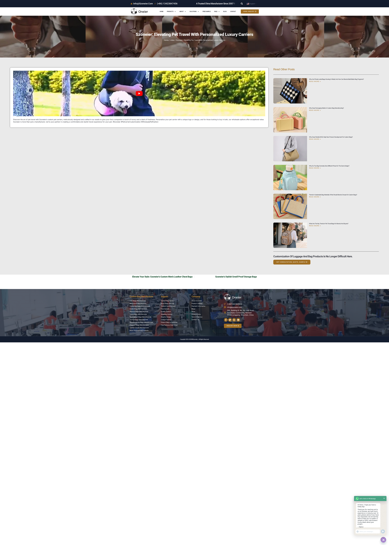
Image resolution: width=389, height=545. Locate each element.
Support (164, 296)
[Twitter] (230, 320)
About (181, 11)
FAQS (215, 11)
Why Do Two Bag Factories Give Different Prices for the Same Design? (329, 166)
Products (170, 11)
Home (161, 11)
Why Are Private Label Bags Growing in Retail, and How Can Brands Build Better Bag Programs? (336, 79)
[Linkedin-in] (234, 320)
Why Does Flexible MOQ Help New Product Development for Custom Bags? (331, 137)
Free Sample (207, 11)
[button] (242, 4)
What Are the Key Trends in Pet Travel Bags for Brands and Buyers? (328, 223)
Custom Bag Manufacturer (141, 296)
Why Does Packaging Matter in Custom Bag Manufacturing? (326, 108)
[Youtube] (238, 320)
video (172, 40)
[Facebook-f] (226, 320)
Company (196, 296)
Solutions (193, 11)
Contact (233, 11)
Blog (225, 11)
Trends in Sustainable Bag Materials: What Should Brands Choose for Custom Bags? (333, 195)
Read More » (315, 81)
